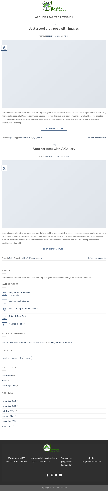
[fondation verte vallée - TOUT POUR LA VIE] (54, 6)
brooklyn (23, 138)
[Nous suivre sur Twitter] (56, 475)
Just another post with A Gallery (23, 308)
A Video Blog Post (17, 323)
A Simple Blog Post (17, 316)
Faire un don (66, 464)
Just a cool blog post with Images (54, 28)
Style (54, 24)
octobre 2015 (8, 411)
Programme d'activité (91, 461)
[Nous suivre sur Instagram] (52, 475)
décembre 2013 (9, 421)
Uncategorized (9, 385)
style (34, 138)
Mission (91, 458)
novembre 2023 (9, 401)
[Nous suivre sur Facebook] (47, 475)
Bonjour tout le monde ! (19, 292)
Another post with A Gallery (54, 149)
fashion (29, 138)
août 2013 (6, 426)
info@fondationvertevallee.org (45, 458)
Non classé (7, 375)
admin (66, 36)
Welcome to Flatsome (19, 301)
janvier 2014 (7, 416)
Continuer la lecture (54, 128)
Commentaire (14, 295)
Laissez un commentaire (97, 138)
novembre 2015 (9, 406)
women (39, 138)
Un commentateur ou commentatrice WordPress (24, 342)
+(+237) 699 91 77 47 (41, 461)
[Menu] (3, 6)
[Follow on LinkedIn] (60, 475)
